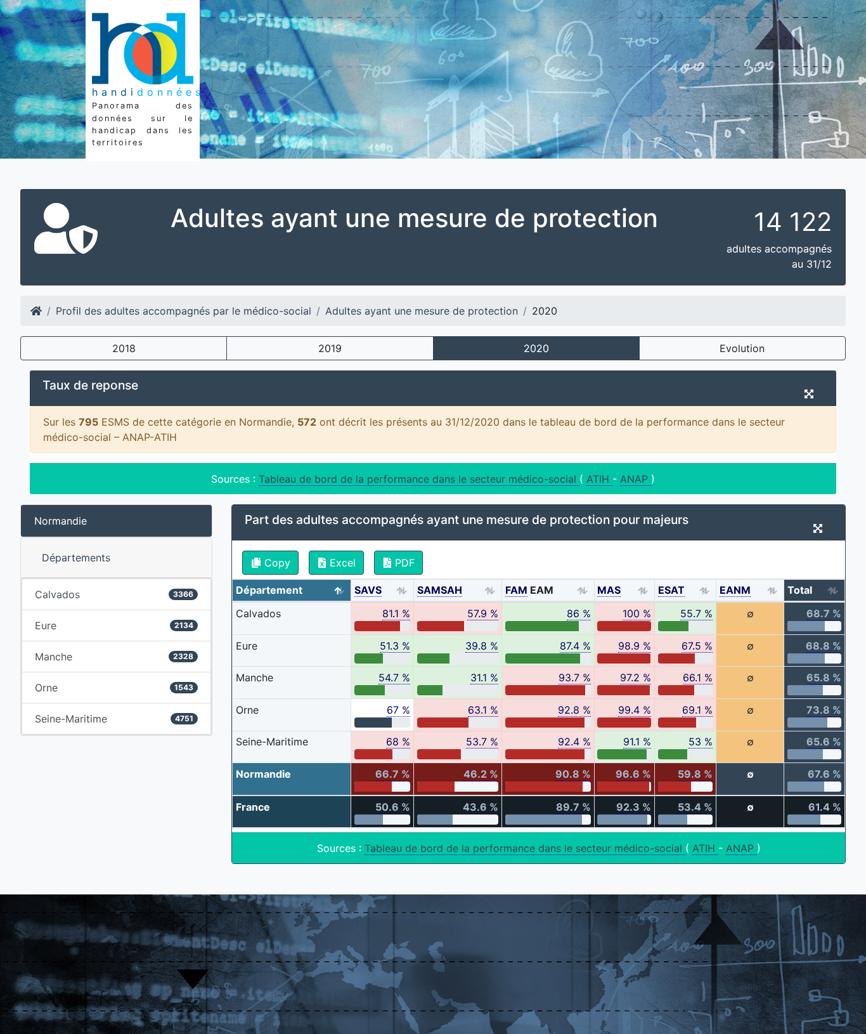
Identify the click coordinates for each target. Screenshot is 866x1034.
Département (269, 590)
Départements (76, 557)
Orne (114, 687)
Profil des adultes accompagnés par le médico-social (183, 310)
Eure (114, 625)
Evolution (742, 348)
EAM (529, 590)
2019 (330, 348)
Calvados (114, 594)
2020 (536, 348)
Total (799, 590)
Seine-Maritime (114, 718)
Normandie (60, 520)
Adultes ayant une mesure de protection (421, 310)
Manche (114, 656)
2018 (124, 348)
